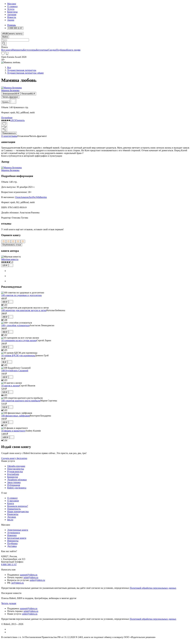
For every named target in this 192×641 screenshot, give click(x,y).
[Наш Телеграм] (8, 632)
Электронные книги (17, 530)
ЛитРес (32, 197)
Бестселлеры (29, 50)
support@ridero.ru (28, 574)
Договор (11, 517)
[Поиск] (4, 44)
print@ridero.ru (31, 577)
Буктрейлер (13, 474)
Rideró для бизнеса (16, 487)
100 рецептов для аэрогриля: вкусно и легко (23, 310)
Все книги (6, 50)
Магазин (11, 3)
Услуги (10, 9)
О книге (5, 136)
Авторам (11, 14)
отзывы (13, 136)
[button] (96, 43)
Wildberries (41, 197)
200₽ (4, 347)
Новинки (12, 535)
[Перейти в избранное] (3, 54)
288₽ (4, 317)
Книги (10, 503)
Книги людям (73, 50)
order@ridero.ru (37, 580)
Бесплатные (42, 50)
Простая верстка (15, 469)
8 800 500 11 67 (9, 564)
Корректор (12, 477)
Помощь (11, 25)
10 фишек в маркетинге (13, 430)
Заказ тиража (14, 482)
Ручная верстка (15, 471)
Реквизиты (12, 514)
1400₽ (5, 437)
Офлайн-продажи (16, 466)
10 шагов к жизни (10, 385)
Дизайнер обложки (17, 479)
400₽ (4, 302)
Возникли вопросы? (17, 506)
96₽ (4, 362)
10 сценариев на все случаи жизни (19, 340)
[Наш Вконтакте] (8, 629)
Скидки (52, 50)
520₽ (4, 392)
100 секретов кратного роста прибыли (20, 400)
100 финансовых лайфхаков (15, 415)
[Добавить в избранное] (4, 124)
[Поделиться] (4, 129)
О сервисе (12, 6)
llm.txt (10, 519)
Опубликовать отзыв (11, 245)
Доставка (12, 546)
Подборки (61, 50)
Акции (10, 20)
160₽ (4, 377)
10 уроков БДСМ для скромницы (18, 355)
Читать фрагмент (10, 97)
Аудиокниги (13, 532)
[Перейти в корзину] (7, 54)
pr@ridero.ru (17, 583)
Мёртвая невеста (9, 259)
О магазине (13, 500)
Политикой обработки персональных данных (153, 588)
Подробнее (6, 117)
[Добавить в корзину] (13, 101)
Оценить (20, 120)
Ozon (17, 197)
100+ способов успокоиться (15, 325)
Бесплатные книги (16, 538)
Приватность (14, 509)
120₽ (4, 265)
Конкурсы (12, 12)
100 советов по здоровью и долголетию (21, 295)
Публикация (13, 485)
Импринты (17, 50)
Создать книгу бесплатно (14, 458)
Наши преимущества (18, 511)
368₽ (4, 332)
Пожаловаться (9, 133)
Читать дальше (8, 603)
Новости (11, 17)
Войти (5, 37)
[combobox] (96, 40)
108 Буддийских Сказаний (14, 370)
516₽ (4, 407)
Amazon (24, 197)
